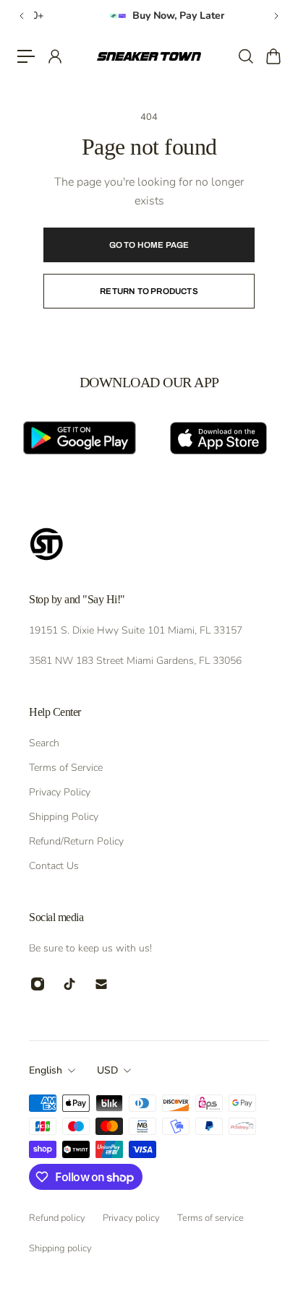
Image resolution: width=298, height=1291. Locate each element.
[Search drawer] (245, 56)
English (45, 1070)
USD (107, 1070)
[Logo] (149, 56)
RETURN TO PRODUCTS (149, 291)
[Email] (101, 984)
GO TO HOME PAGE (149, 245)
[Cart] (272, 56)
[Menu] (26, 56)
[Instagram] (38, 984)
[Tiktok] (69, 984)
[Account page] (54, 56)
